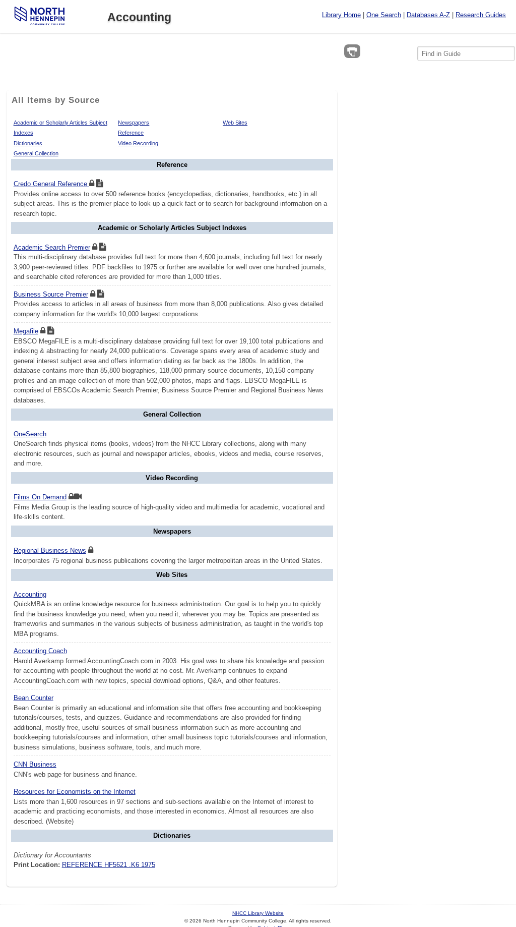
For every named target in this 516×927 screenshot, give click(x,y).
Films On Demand (40, 497)
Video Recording (138, 143)
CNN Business (35, 764)
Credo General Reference (51, 184)
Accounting (30, 594)
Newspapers (133, 123)
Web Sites (235, 123)
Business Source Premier (51, 294)
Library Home (341, 15)
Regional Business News (50, 550)
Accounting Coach (40, 651)
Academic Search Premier (52, 247)
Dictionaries (28, 143)
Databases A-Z (428, 15)
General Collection (36, 153)
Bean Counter (33, 698)
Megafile (26, 331)
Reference (131, 133)
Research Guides (481, 15)
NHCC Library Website (258, 913)
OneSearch (30, 434)
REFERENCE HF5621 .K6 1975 (108, 864)
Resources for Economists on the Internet (75, 791)
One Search (383, 15)
